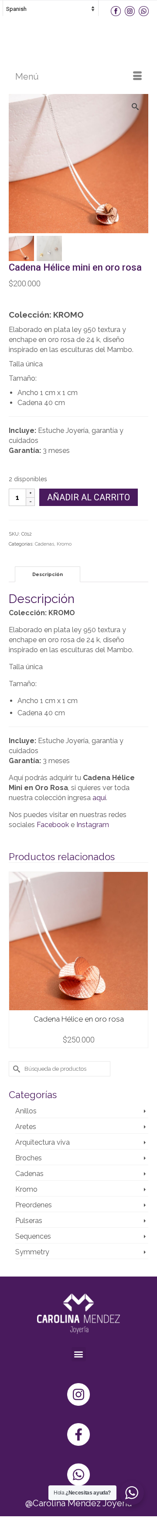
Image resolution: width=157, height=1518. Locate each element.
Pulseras (28, 1220)
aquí (99, 798)
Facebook (53, 825)
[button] (79, 1354)
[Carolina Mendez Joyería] (78, 34)
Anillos (26, 1111)
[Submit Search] (15, 1068)
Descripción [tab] (47, 574)
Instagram (92, 825)
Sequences (33, 1236)
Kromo (64, 544)
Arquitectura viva (42, 1142)
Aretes (25, 1127)
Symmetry (32, 1252)
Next (140, 960)
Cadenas (44, 544)
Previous (16, 960)
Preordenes (33, 1205)
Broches (28, 1158)
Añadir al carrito (88, 497)
